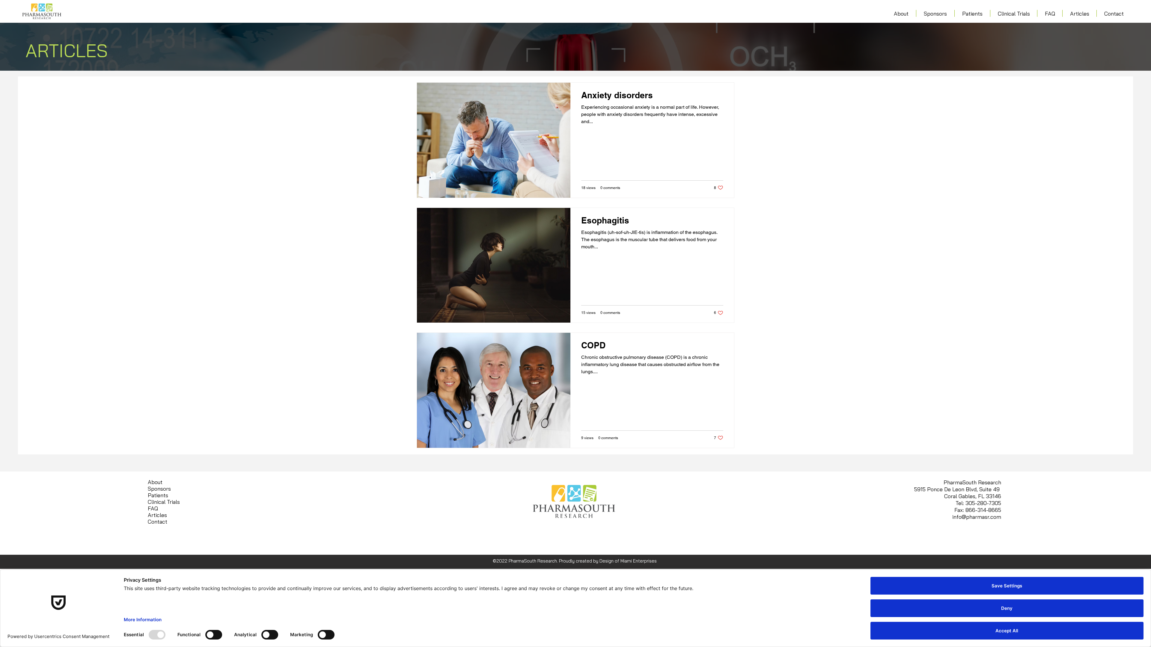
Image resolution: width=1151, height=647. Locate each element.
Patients (158, 495)
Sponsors (159, 489)
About (155, 482)
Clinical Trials (164, 502)
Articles (157, 515)
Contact (157, 521)
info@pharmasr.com (976, 516)
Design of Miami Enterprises (628, 561)
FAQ (153, 508)
